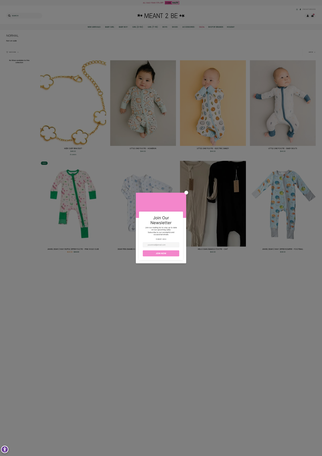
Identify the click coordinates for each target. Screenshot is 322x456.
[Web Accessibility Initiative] (4, 449)
